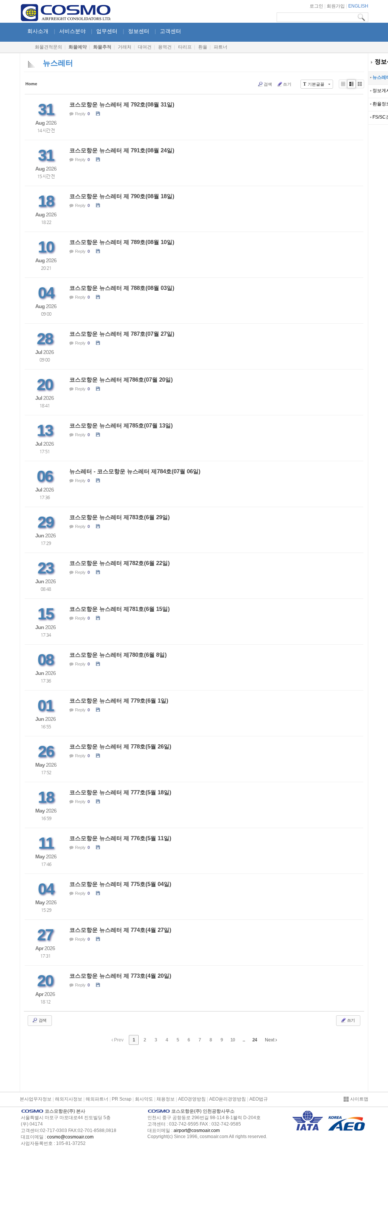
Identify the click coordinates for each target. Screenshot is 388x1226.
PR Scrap (121, 1099)
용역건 (165, 47)
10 (232, 1040)
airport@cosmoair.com (197, 1130)
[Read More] (194, 117)
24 (254, 1040)
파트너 (220, 47)
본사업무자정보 (36, 1099)
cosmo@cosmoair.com (70, 1137)
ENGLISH (358, 6)
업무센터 (106, 31)
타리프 (185, 47)
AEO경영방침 (192, 1099)
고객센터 (170, 31)
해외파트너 (97, 1099)
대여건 (145, 47)
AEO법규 (258, 1099)
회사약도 (144, 1099)
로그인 (316, 6)
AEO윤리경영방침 (227, 1099)
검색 (268, 84)
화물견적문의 (48, 47)
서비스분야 (72, 31)
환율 (202, 47)
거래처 (124, 47)
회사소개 (37, 31)
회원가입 (336, 6)
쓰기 (287, 84)
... (243, 1040)
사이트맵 (358, 1099)
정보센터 (138, 31)
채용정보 (165, 1099)
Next (270, 1040)
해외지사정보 (68, 1099)
